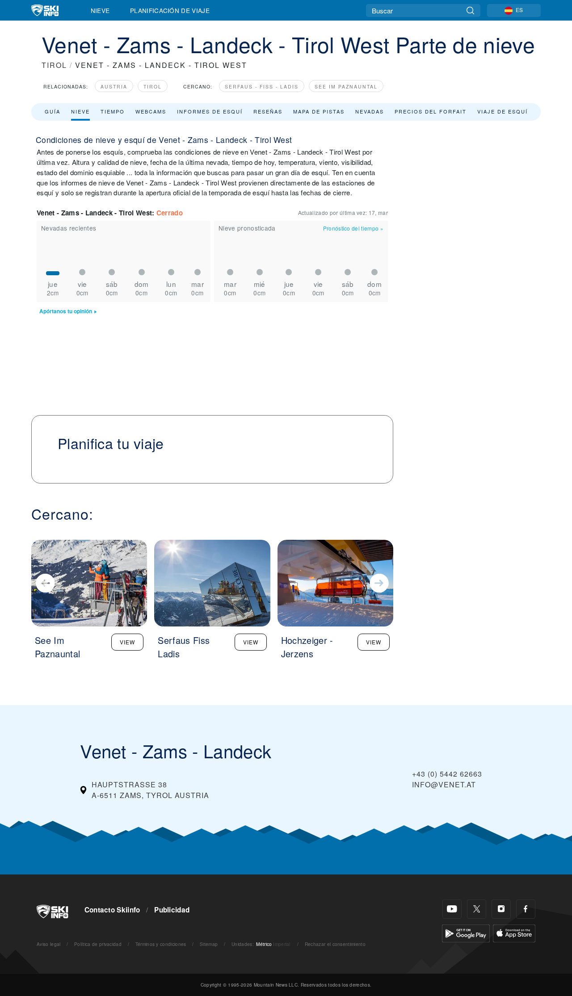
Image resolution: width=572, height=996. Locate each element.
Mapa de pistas (319, 111)
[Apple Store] (514, 932)
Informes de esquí (210, 111)
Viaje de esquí (502, 111)
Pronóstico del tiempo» (353, 228)
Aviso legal (49, 944)
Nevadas (369, 111)
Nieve (100, 10)
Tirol (152, 86)
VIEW (127, 642)
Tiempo (113, 111)
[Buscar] (470, 10)
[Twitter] (476, 909)
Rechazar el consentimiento (335, 944)
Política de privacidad (98, 944)
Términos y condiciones (160, 944)
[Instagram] (501, 909)
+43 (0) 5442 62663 (447, 774)
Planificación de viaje (170, 10)
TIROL (54, 65)
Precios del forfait (431, 111)
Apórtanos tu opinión (65, 311)
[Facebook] (525, 909)
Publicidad (171, 910)
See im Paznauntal (346, 86)
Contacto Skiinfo (112, 910)
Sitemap (209, 944)
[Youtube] (452, 909)
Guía (52, 111)
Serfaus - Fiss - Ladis (262, 86)
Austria (114, 86)
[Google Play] (466, 932)
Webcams (150, 111)
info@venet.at (444, 784)
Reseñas (267, 111)
